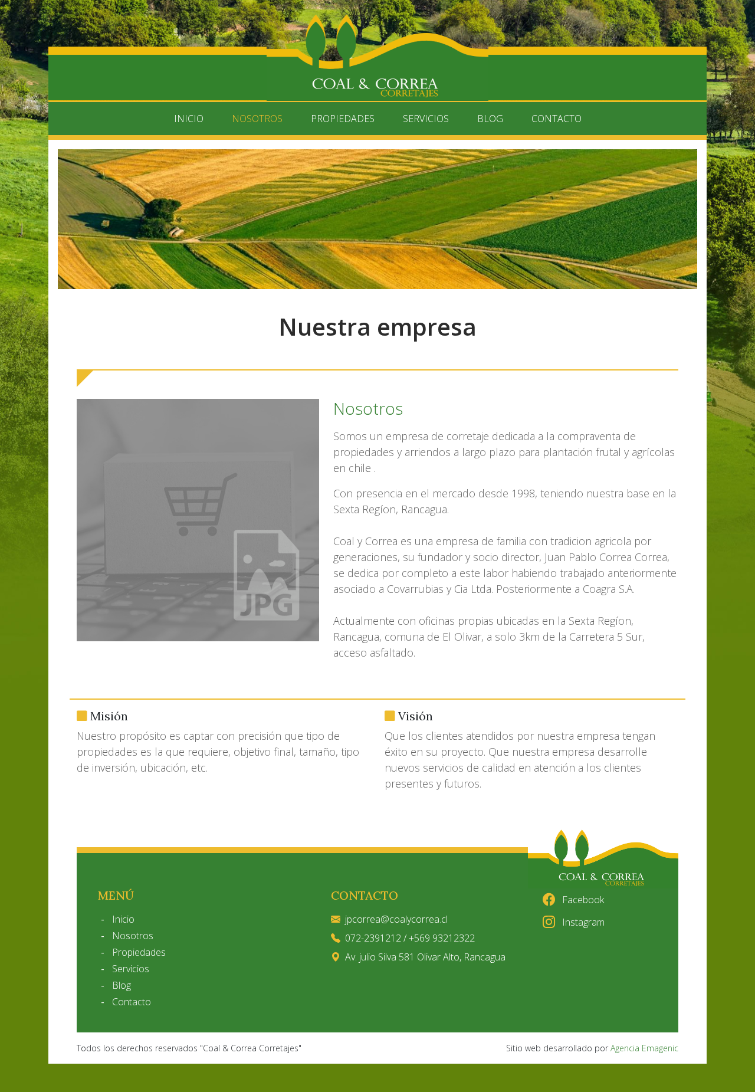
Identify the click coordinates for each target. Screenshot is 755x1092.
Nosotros (257, 118)
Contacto (556, 118)
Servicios (426, 118)
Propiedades (343, 118)
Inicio (188, 118)
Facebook (582, 899)
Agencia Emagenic (644, 1048)
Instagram (582, 922)
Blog (490, 118)
